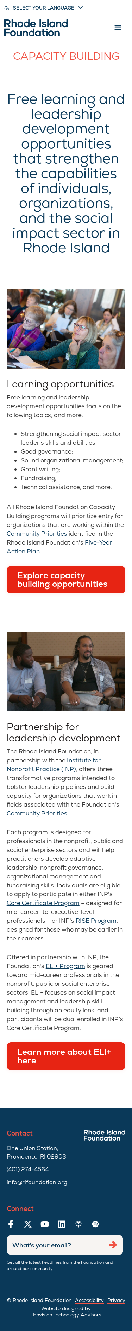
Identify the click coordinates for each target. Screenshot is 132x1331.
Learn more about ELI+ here (64, 1056)
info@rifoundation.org (37, 1182)
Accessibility (89, 1300)
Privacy (116, 1300)
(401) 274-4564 (28, 1169)
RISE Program (96, 921)
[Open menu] (118, 28)
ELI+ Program (65, 966)
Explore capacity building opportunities (62, 579)
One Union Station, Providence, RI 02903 (36, 1152)
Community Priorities (37, 533)
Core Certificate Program (43, 903)
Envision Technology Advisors (67, 1315)
